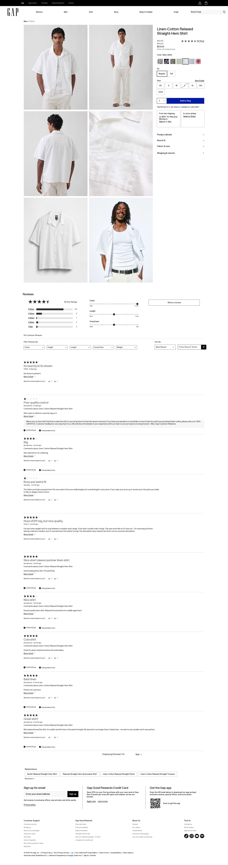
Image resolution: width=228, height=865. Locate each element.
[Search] (224, 11)
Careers (135, 824)
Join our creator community (142, 837)
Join (169, 121)
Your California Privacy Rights (86, 853)
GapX (176, 12)
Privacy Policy (46, 853)
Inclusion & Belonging (140, 834)
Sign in (162, 121)
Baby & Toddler (146, 12)
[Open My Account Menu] (200, 3)
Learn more (103, 801)
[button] (88, 155)
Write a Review (174, 302)
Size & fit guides (30, 840)
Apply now (91, 801)
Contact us (188, 824)
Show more (29, 779)
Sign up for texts (190, 831)
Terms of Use (104, 853)
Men (66, 12)
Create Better (137, 831)
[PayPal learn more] (169, 107)
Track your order (29, 834)
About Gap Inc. (128, 853)
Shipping (27, 827)
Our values (136, 827)
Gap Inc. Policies (90, 855)
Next (138, 754)
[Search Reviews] (203, 347)
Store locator (189, 827)
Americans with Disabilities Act (35, 855)
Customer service (30, 824)
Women (39, 12)
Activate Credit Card (82, 834)
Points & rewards (81, 827)
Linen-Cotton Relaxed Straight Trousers (158, 774)
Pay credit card (80, 824)
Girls (91, 12)
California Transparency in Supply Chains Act (65, 855)
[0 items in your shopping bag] (206, 3)
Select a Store (189, 116)
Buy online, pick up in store (33, 843)
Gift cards (27, 837)
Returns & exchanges (32, 831)
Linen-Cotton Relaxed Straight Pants (119, 774)
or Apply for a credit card (84, 840)
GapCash (27, 846)
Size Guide (199, 81)
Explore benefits (81, 831)
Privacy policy (29, 805)
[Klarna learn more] (180, 107)
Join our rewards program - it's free (88, 837)
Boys (116, 12)
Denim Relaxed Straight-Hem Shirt (42, 774)
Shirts (32, 21)
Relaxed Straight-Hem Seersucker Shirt (80, 774)
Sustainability (116, 853)
